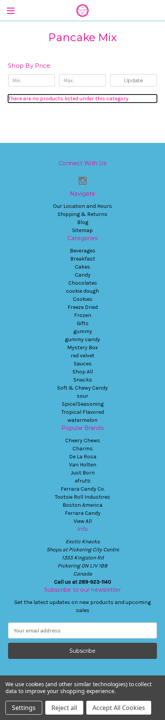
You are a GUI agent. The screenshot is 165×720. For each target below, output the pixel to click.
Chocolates (82, 283)
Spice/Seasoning (83, 404)
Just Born (83, 472)
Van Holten (82, 464)
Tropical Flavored (82, 412)
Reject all (64, 707)
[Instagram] (83, 181)
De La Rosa (82, 456)
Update (133, 80)
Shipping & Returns (82, 214)
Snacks (82, 380)
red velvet (82, 355)
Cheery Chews (82, 440)
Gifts (83, 323)
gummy (82, 331)
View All (83, 521)
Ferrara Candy (83, 513)
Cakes (82, 267)
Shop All (83, 371)
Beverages (83, 250)
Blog (82, 222)
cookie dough (82, 291)
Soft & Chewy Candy (82, 388)
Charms (83, 448)
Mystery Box (82, 347)
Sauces (83, 363)
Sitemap (82, 230)
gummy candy (82, 339)
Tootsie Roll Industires (82, 497)
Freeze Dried (83, 307)
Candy (83, 275)
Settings (24, 707)
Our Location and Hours (82, 206)
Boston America (82, 505)
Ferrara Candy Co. (83, 489)
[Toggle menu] (10, 10)
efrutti (83, 481)
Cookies (82, 299)
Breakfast (82, 258)
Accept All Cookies (118, 707)
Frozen (82, 315)
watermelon (82, 420)
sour (82, 396)
